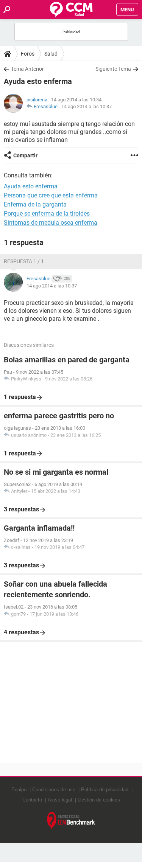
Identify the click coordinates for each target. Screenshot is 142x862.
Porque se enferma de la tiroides (47, 213)
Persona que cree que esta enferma (51, 195)
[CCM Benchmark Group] (71, 821)
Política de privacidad (104, 789)
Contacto (32, 800)
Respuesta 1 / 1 (24, 261)
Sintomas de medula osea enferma (50, 222)
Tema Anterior (27, 69)
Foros (27, 54)
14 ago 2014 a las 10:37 (86, 106)
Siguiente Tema (113, 69)
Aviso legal (60, 800)
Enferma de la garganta (35, 204)
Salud (51, 54)
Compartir (25, 155)
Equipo (19, 789)
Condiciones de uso (53, 789)
